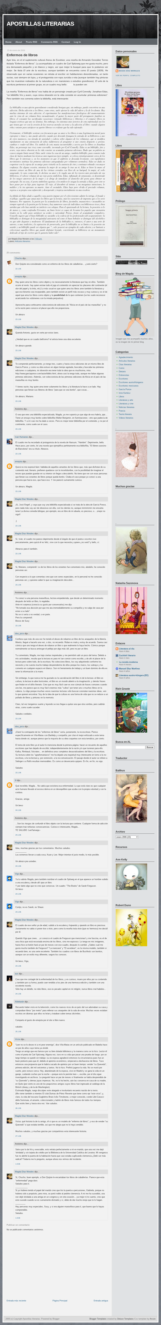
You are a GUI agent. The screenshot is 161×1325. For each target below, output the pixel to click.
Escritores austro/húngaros (131, 382)
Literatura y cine (126, 403)
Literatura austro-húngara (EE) (133, 675)
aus (16, 974)
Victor (17, 1039)
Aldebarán (19, 1002)
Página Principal (60, 1300)
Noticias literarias (126, 407)
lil (15, 780)
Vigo (17, 874)
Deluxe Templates (125, 1319)
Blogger (56, 1319)
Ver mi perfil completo (128, 75)
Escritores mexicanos (129, 386)
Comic (122, 368)
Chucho (18, 258)
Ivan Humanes (21, 437)
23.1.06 (18, 319)
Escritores (123, 379)
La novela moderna (128, 662)
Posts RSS (31, 42)
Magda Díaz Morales (24, 327)
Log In (77, 42)
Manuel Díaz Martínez (129, 668)
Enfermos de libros (22, 55)
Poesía (122, 411)
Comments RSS (49, 42)
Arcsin (152, 1319)
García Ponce (125, 389)
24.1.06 (18, 810)
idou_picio (19, 633)
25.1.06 (18, 1031)
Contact (65, 42)
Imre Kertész (124, 393)
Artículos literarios (22, 241)
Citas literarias (125, 364)
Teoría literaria (125, 414)
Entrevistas (124, 375)
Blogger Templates (97, 1319)
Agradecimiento (126, 357)
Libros (121, 396)
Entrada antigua (101, 1300)
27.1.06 (18, 1136)
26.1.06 (18, 1108)
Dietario (122, 371)
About (18, 42)
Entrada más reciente (16, 1300)
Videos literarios (126, 418)
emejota (18, 276)
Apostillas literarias (40, 24)
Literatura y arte (126, 400)
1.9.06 (17, 1164)
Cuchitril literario (127, 655)
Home (8, 42)
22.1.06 (18, 269)
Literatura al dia (126, 649)
